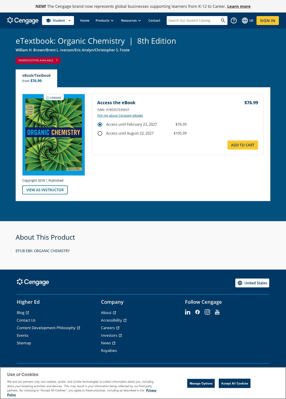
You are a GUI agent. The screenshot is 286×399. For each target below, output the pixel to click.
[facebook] (197, 312)
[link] (85, 20)
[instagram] (207, 312)
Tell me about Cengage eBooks (120, 115)
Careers (108, 327)
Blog (21, 312)
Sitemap (24, 342)
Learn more (239, 6)
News (106, 342)
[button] (105, 20)
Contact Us (26, 320)
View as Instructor (45, 189)
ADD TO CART (242, 145)
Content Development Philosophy (46, 327)
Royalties (109, 350)
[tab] (37, 78)
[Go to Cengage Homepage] (22, 20)
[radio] (100, 124)
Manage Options (201, 383)
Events (22, 335)
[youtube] (217, 312)
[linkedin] (187, 312)
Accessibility (112, 320)
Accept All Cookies (234, 383)
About (106, 312)
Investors (109, 335)
